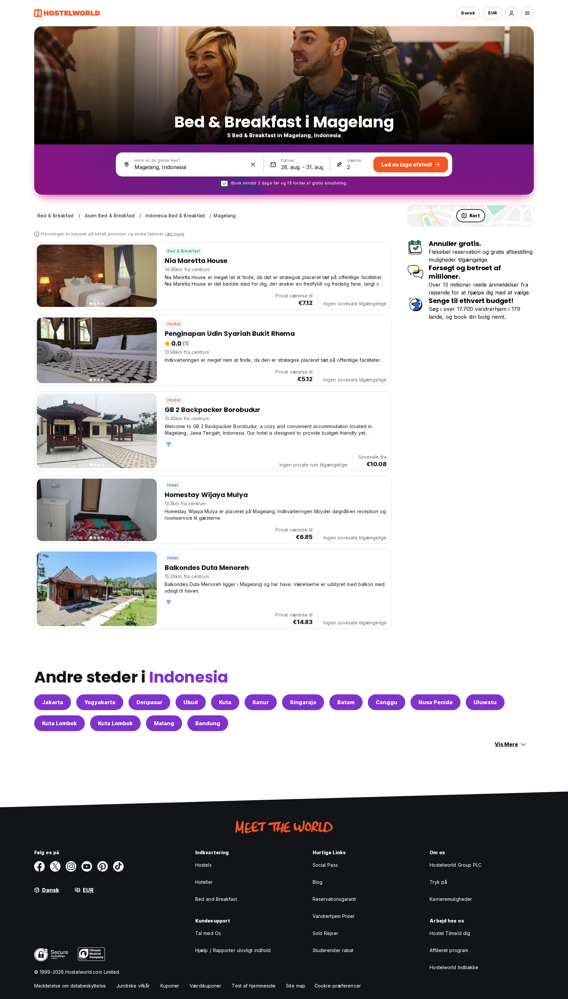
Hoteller (204, 882)
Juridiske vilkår (133, 985)
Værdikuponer (205, 985)
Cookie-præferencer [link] (338, 985)
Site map (295, 985)
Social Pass (325, 865)
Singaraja (303, 702)
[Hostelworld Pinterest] (102, 866)
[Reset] (253, 164)
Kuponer (169, 985)
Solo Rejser (325, 933)
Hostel (173, 323)
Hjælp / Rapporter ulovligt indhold (233, 950)
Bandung (207, 723)
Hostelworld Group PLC (456, 865)
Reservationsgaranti (334, 899)
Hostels (203, 865)
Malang (164, 723)
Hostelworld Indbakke (454, 967)
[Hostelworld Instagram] (71, 866)
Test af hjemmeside (253, 985)
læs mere (174, 233)
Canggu (386, 702)
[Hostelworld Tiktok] (118, 866)
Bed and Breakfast (216, 899)
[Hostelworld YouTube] (87, 866)
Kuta (225, 702)
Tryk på (438, 882)
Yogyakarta (99, 702)
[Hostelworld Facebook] (39, 866)
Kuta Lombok (59, 723)
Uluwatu (485, 702)
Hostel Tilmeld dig (450, 933)
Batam (346, 702)
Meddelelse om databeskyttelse (70, 985)
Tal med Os (208, 933)
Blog (317, 882)
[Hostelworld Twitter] (55, 866)
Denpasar (149, 702)
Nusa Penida (435, 702)
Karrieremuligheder (451, 899)
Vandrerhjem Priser (334, 916)
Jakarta (52, 702)
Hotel (172, 485)
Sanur (260, 702)
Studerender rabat (333, 950)
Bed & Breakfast (183, 251)
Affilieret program (449, 950)
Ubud (190, 702)
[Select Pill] (511, 13)
